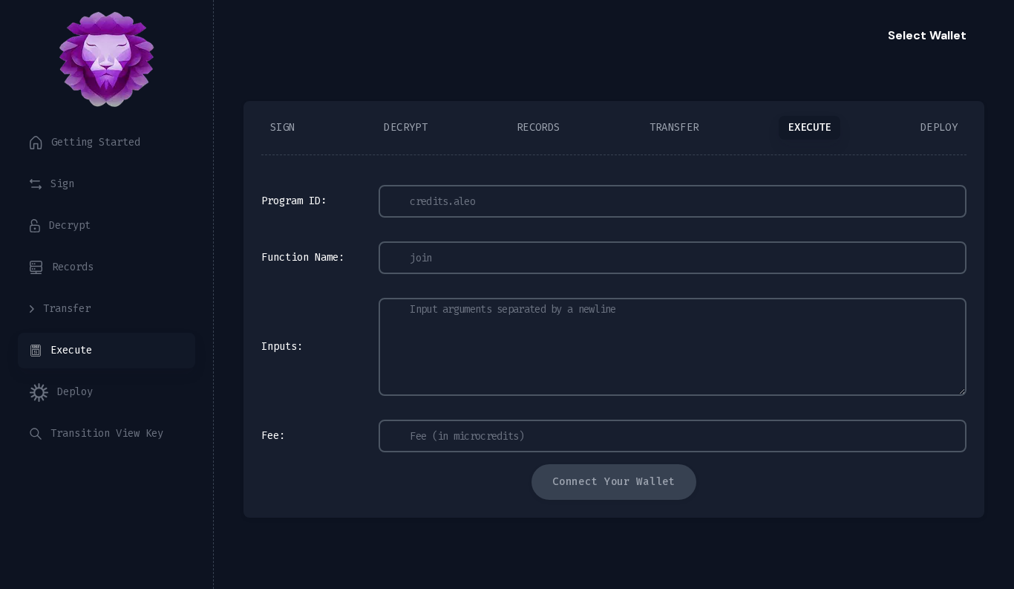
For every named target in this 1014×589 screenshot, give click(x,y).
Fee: (273, 436)
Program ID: (294, 201)
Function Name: (302, 257)
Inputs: (282, 346)
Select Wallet (927, 35)
